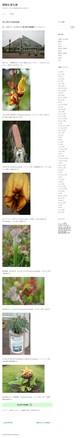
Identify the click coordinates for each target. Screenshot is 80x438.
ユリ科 (60, 205)
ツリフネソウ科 (62, 149)
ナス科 (60, 153)
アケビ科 (60, 76)
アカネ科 (60, 71)
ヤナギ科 (60, 200)
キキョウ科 (61, 99)
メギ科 (60, 193)
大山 (59, 43)
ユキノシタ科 (62, 202)
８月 (16, 410)
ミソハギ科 (61, 184)
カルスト (60, 223)
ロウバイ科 (61, 212)
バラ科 (60, 163)
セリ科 (60, 137)
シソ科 (60, 123)
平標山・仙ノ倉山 (63, 39)
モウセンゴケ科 (62, 195)
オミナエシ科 (62, 90)
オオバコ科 (61, 85)
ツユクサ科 (61, 146)
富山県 (11, 410)
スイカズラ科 (62, 130)
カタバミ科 (61, 95)
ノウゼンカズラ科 (63, 158)
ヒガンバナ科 (62, 165)
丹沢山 (60, 46)
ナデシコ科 (61, 156)
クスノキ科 (61, 111)
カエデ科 (60, 92)
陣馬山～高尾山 (62, 53)
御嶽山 (60, 41)
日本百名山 (64, 229)
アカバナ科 (61, 74)
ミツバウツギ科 (62, 188)
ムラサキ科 (61, 191)
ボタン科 (60, 170)
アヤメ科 (60, 81)
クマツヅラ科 (62, 114)
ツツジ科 (60, 142)
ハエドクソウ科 (62, 160)
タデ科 (60, 139)
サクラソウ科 (62, 121)
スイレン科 (61, 132)
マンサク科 (61, 179)
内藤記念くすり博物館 (43, 422)
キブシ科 (60, 107)
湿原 (68, 232)
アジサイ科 (61, 78)
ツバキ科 (60, 144)
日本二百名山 (64, 227)
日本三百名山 (63, 225)
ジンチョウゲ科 (62, 128)
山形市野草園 (7, 422)
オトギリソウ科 (62, 88)
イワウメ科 (61, 83)
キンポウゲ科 (62, 109)
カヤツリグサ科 (62, 97)
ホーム (4, 14)
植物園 (12, 14)
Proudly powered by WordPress (10, 434)
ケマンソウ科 (62, 116)
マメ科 (60, 177)
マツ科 (60, 172)
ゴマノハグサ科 (62, 118)
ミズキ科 (60, 181)
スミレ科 (60, 135)
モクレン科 (61, 198)
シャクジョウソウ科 (63, 125)
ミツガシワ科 (62, 186)
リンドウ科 (61, 209)
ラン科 (60, 207)
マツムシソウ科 (62, 174)
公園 (64, 223)
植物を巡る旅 (10, 4)
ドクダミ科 (61, 151)
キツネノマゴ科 (62, 104)
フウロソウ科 (62, 167)
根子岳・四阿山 (62, 48)
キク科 (60, 102)
